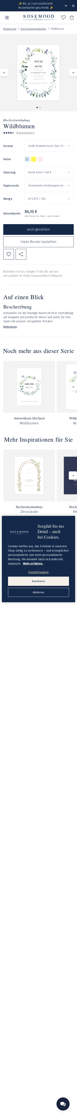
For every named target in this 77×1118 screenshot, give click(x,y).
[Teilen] (21, 254)
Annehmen (38, 581)
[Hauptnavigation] (7, 17)
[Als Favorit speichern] (8, 254)
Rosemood (9, 28)
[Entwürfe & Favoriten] (63, 17)
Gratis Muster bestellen (38, 242)
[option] (27, 159)
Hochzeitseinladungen (33, 28)
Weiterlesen (10, 326)
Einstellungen (38, 572)
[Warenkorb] (71, 17)
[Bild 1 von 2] (37, 107)
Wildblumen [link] (57, 28)
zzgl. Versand (53, 216)
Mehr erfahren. (33, 563)
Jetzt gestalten (38, 229)
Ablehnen (38, 592)
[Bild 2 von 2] (40, 107)
